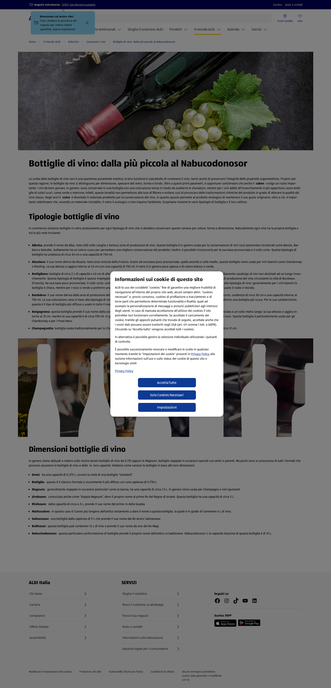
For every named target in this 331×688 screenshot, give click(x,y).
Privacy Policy (200, 354)
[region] (166, 344)
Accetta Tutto (167, 382)
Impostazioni (167, 407)
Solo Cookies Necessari (167, 395)
